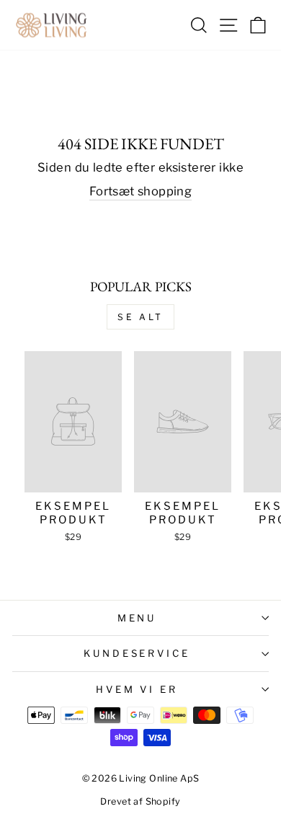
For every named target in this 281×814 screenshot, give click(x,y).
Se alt (140, 316)
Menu (137, 618)
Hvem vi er (137, 689)
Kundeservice (137, 653)
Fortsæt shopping (140, 191)
